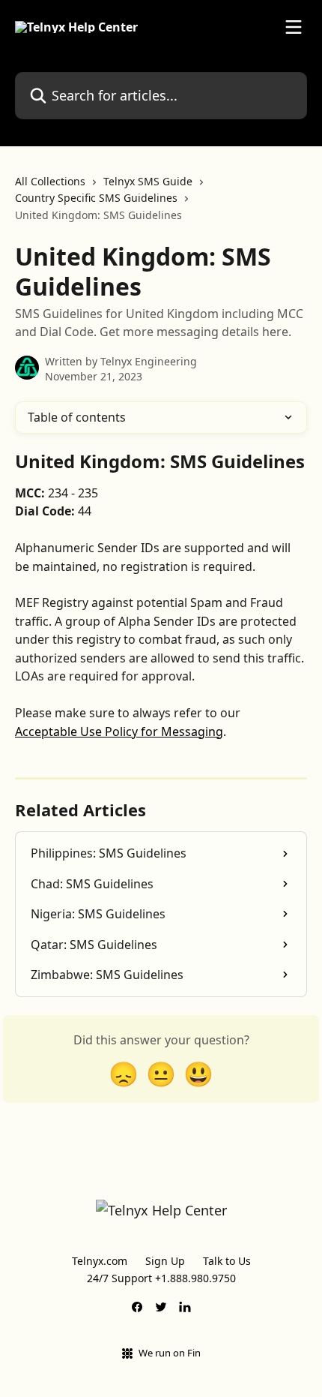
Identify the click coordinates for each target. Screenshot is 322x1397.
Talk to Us (227, 1261)
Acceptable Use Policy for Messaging (119, 731)
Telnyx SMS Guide (147, 181)
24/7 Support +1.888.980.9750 (161, 1278)
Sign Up (165, 1261)
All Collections (50, 181)
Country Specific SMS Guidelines (96, 198)
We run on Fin (170, 1352)
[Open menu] (293, 27)
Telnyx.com (99, 1261)
